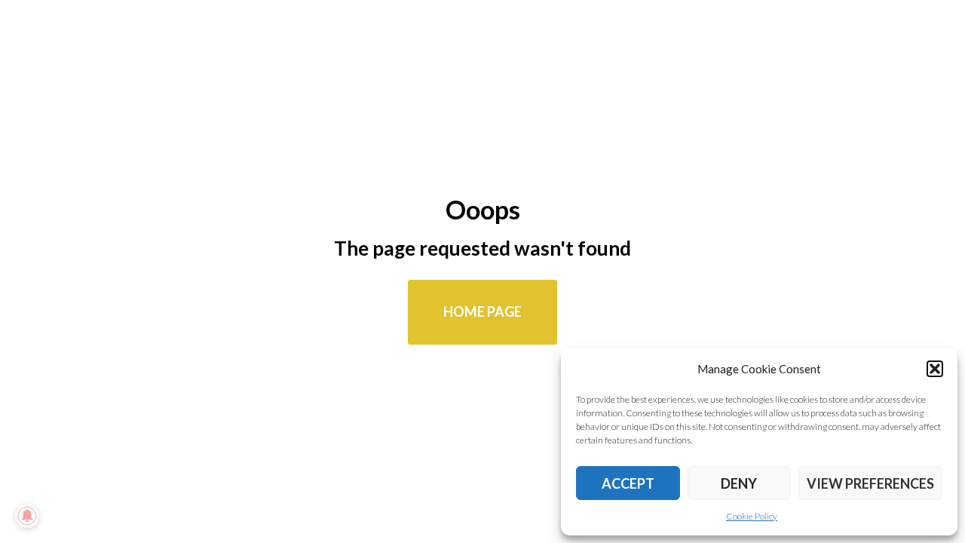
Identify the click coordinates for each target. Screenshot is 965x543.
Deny (739, 483)
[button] (934, 368)
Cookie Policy (751, 516)
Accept (628, 483)
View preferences (870, 483)
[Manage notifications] (27, 516)
